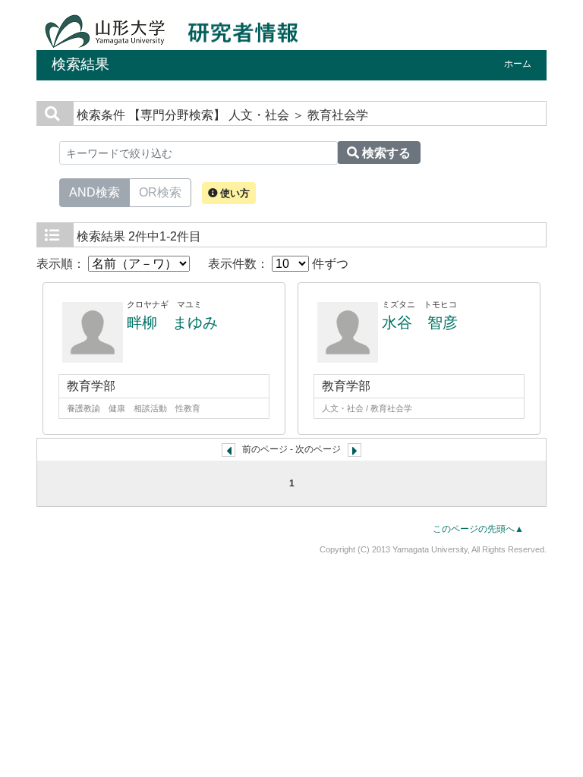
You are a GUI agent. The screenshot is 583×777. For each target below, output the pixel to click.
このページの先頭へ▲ (478, 529)
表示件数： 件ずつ (278, 263)
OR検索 (160, 192)
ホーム (517, 63)
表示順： (62, 263)
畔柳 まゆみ (172, 322)
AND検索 (94, 192)
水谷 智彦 (420, 322)
